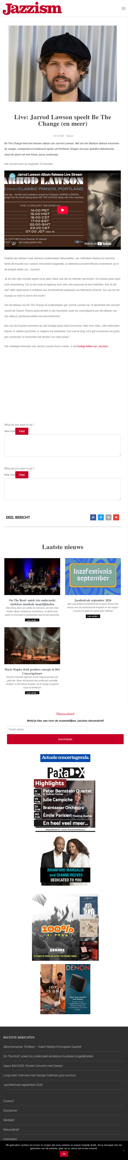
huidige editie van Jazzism (92, 346)
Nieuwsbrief (11, 1129)
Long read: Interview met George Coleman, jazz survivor (39, 1075)
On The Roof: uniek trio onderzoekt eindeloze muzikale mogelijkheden (32, 602)
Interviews (10, 1139)
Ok (64, 1153)
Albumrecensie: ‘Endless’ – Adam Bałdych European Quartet (42, 1046)
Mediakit (9, 1120)
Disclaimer (10, 1110)
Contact (8, 1101)
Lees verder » (32, 620)
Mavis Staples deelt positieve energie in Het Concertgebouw (32, 671)
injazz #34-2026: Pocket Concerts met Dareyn (33, 1065)
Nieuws (70, 136)
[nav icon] (123, 8)
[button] (93, 517)
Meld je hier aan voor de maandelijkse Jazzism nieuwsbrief (65, 720)
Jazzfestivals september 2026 (92, 600)
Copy (22, 431)
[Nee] (124, 1150)
